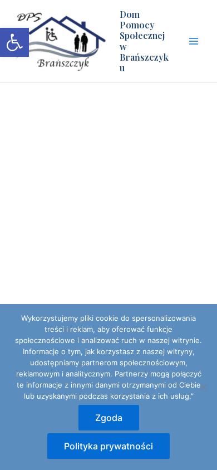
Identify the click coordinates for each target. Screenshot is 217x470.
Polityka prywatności (108, 446)
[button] (14, 42)
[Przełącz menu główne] (193, 41)
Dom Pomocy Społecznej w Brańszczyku (144, 41)
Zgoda (108, 417)
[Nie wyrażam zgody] (203, 387)
